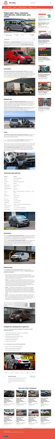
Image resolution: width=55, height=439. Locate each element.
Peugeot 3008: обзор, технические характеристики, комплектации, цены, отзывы (45, 419)
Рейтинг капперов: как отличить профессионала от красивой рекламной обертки (44, 58)
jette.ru (30, 427)
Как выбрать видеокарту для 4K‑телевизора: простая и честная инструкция (44, 75)
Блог (35, 7)
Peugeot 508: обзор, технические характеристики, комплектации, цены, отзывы (45, 400)
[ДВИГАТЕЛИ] (44, 105)
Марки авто (9, 7)
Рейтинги (15, 7)
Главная (5, 7)
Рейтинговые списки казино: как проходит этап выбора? (44, 108)
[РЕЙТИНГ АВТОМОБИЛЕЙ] (44, 21)
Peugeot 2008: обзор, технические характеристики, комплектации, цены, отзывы (8, 419)
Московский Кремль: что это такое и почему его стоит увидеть (44, 24)
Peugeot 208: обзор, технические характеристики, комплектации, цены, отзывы (20, 419)
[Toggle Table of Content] (33, 39)
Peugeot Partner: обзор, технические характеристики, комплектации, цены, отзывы (8, 400)
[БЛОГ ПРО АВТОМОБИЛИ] (44, 38)
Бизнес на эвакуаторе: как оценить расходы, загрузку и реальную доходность (44, 41)
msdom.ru (27, 427)
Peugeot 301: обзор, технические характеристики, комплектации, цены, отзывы (32, 400)
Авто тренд (12, 3)
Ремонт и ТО (30, 7)
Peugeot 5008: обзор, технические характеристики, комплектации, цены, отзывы (20, 400)
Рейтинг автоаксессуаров (22, 7)
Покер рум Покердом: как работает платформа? (43, 92)
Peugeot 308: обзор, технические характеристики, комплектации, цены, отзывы (32, 419)
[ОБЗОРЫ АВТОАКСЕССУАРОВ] (44, 89)
